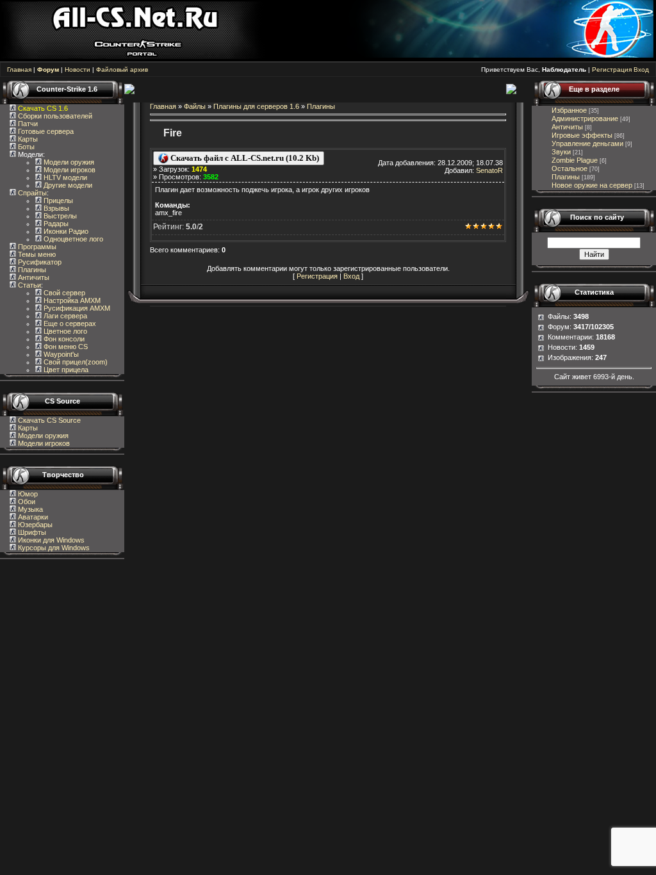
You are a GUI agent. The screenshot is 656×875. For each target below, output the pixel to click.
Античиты (32, 277)
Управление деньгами (587, 143)
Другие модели (67, 185)
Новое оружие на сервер (592, 185)
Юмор (27, 494)
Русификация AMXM (76, 308)
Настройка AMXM (71, 300)
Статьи (28, 285)
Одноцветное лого (72, 239)
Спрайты (31, 193)
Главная (19, 69)
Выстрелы (59, 216)
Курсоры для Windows (53, 548)
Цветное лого (64, 331)
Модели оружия (68, 162)
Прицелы (57, 200)
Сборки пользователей (55, 116)
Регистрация (612, 69)
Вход (641, 69)
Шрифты (31, 532)
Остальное (569, 168)
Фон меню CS (65, 346)
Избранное (569, 110)
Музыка (29, 509)
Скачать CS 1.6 (43, 108)
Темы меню (36, 254)
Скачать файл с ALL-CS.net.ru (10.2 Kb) (243, 158)
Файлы (195, 106)
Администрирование (585, 118)
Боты (25, 147)
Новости (77, 69)
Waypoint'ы (60, 354)
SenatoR (489, 170)
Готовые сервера (45, 131)
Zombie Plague (575, 160)
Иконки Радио (65, 231)
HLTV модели (64, 177)
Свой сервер (63, 293)
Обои (25, 501)
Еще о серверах (69, 323)
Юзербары (34, 524)
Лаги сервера (64, 316)
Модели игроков (68, 170)
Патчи (27, 123)
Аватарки (32, 517)
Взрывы (55, 208)
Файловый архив (122, 69)
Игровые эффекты (582, 135)
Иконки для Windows (50, 540)
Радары (55, 223)
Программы (36, 246)
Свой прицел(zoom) (75, 362)
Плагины (31, 270)
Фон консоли (63, 339)
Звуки (561, 152)
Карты (27, 139)
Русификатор (39, 262)
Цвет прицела (65, 369)
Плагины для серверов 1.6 (256, 106)
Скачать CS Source (49, 420)
